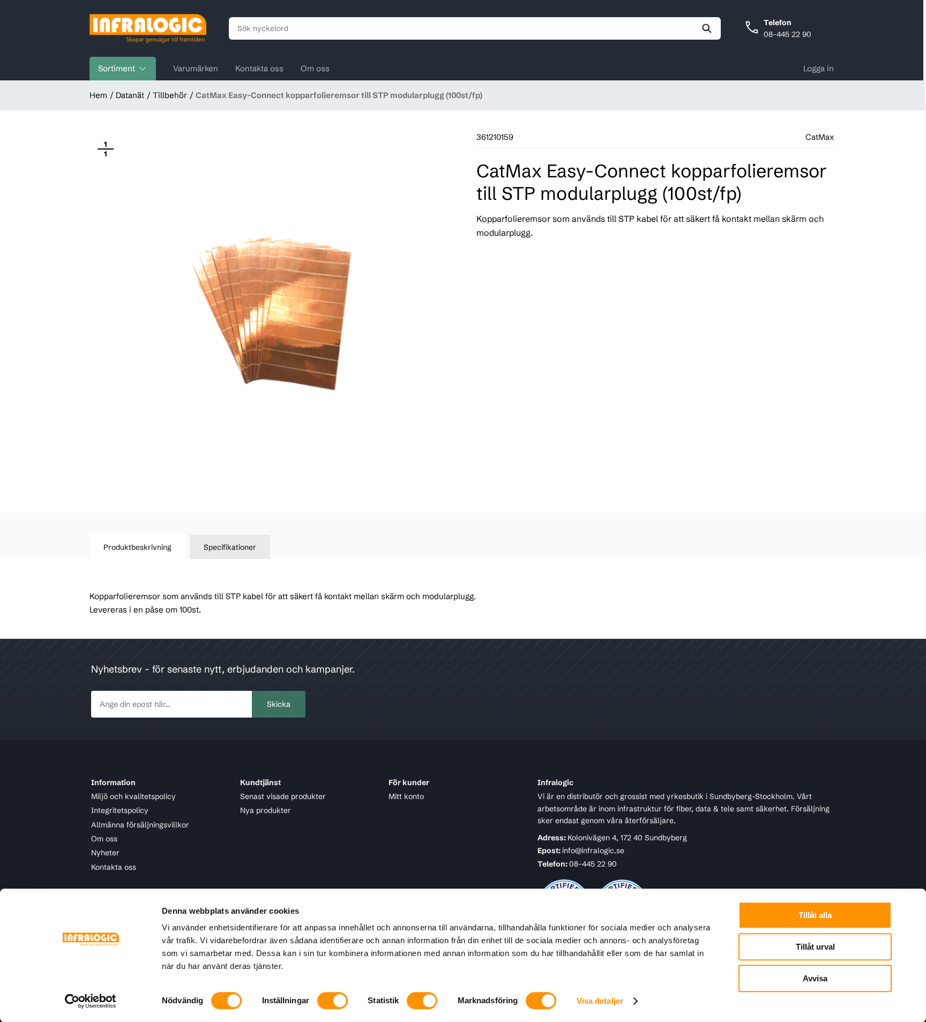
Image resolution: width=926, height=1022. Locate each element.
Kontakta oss (259, 68)
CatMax (819, 137)
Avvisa (815, 978)
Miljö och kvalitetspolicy (133, 796)
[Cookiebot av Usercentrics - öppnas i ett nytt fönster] (91, 1001)
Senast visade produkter (283, 796)
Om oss (315, 68)
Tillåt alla (815, 915)
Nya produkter (265, 811)
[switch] (332, 1000)
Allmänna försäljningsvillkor (140, 825)
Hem (98, 95)
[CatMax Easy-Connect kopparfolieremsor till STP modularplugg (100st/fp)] (268, 311)
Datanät (130, 95)
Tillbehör (170, 95)
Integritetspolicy (119, 811)
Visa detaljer (600, 1000)
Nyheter (105, 853)
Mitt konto (406, 796)
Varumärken (195, 68)
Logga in (818, 68)
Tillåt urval (815, 946)
